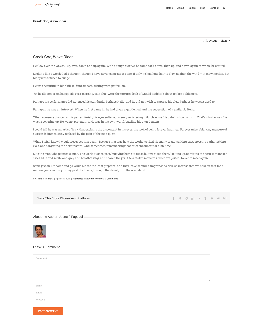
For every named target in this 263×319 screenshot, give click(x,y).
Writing (99, 178)
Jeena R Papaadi (44, 178)
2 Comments (111, 178)
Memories (78, 178)
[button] (224, 7)
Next (224, 40)
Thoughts (89, 178)
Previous (211, 40)
